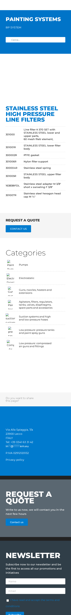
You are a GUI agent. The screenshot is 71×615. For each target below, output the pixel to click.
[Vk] (47, 401)
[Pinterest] (37, 401)
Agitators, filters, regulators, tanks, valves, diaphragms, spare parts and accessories (35, 304)
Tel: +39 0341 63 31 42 (19, 442)
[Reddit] (47, 397)
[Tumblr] (62, 397)
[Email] (57, 401)
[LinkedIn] (52, 397)
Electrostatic (26, 277)
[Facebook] (37, 397)
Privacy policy (15, 459)
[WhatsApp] (57, 397)
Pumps (23, 264)
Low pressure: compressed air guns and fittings (35, 345)
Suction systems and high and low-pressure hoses (35, 318)
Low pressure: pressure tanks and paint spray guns (36, 331)
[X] (42, 397)
